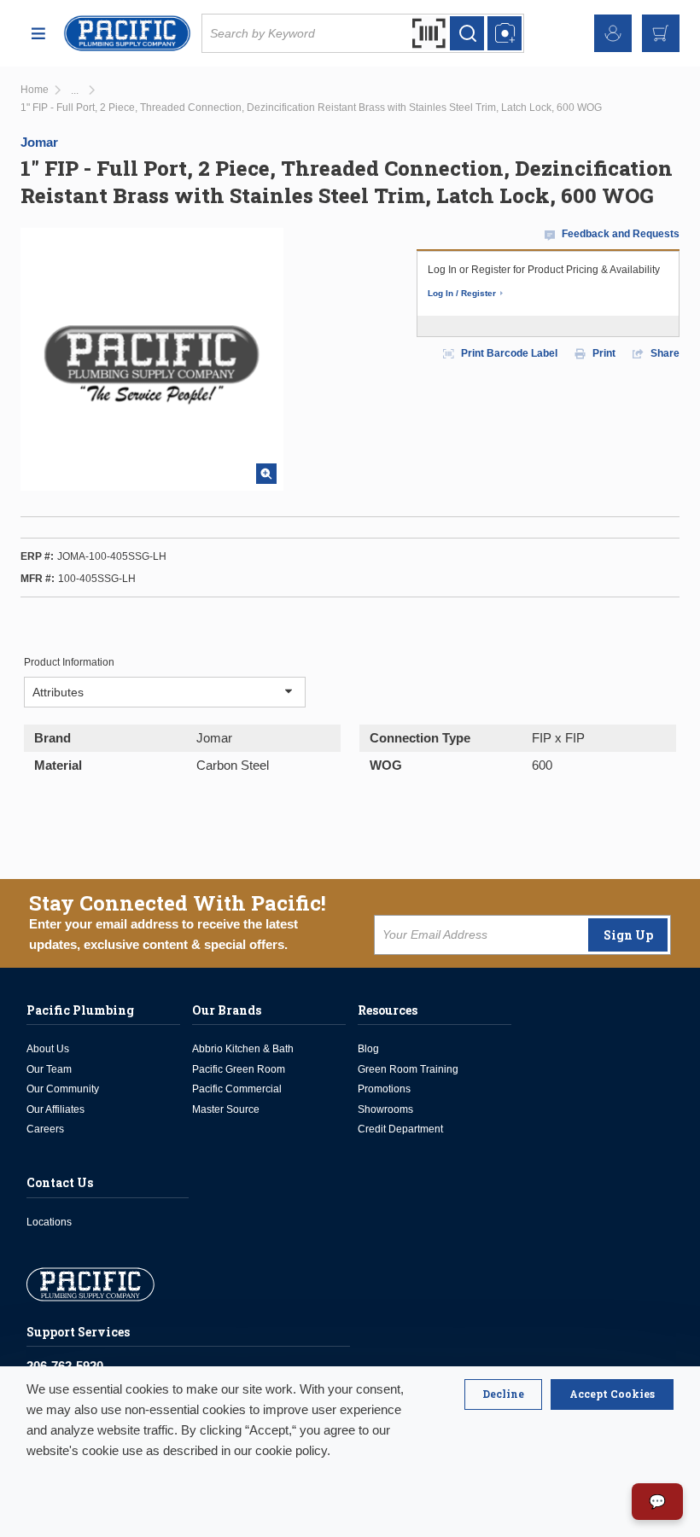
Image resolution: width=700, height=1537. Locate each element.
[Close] (503, 1394)
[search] (467, 33)
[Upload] (504, 33)
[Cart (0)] (661, 33)
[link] (75, 91)
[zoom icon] (266, 473)
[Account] (613, 33)
